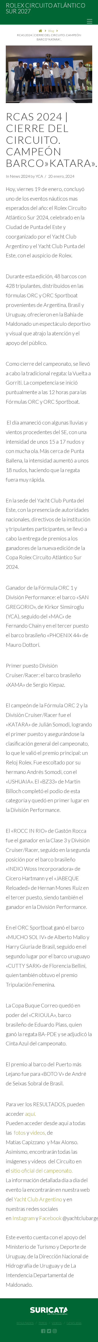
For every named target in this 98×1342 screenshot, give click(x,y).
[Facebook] (43, 1331)
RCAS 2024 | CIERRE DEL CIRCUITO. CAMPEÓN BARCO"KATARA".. (49, 37)
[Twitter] (49, 1331)
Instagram (23, 1218)
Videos (57, 1323)
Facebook (50, 1218)
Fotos (43, 1323)
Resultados (25, 1323)
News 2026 (74, 1323)
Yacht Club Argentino (38, 1199)
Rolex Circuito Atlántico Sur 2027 (45, 8)
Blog (51, 31)
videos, (38, 1132)
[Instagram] (55, 1331)
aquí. (30, 1113)
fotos (20, 1132)
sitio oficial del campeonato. (41, 1170)
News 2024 (20, 176)
